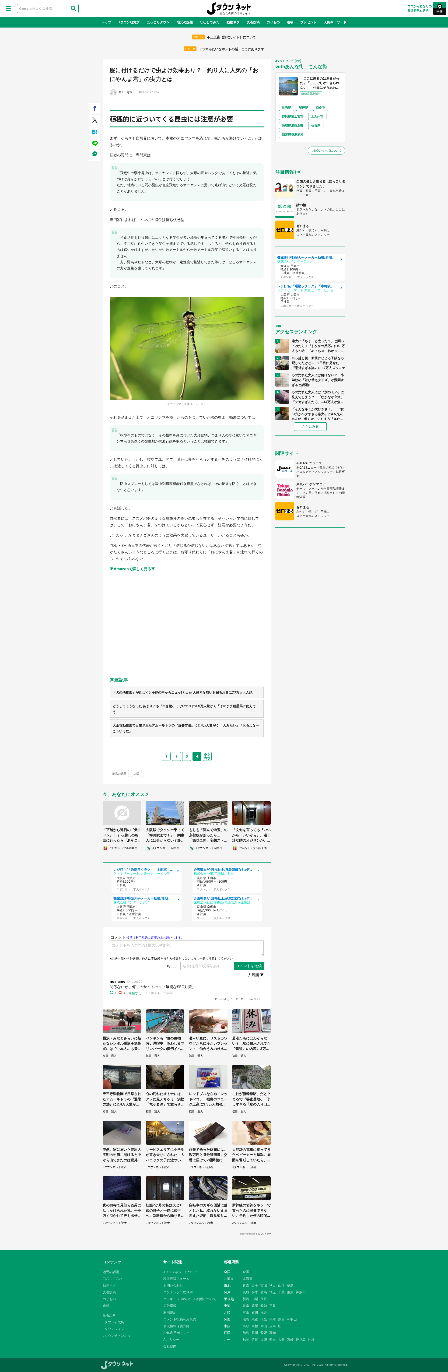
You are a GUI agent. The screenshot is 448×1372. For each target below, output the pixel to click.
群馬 (263, 1292)
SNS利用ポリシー (176, 1333)
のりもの (273, 22)
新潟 (246, 1299)
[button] (8, 8)
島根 (255, 1326)
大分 (281, 1339)
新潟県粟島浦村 (292, 134)
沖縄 (311, 1339)
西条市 (320, 107)
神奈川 (301, 1292)
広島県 (286, 107)
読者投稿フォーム (176, 1279)
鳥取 (246, 1326)
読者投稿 (253, 22)
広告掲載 (169, 1306)
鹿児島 (301, 1339)
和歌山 (292, 1319)
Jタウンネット (228, 8)
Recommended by (250, 1233)
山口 (281, 1326)
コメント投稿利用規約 (179, 1319)
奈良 (281, 1319)
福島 (290, 1285)
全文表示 (207, 756)
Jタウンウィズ (113, 1329)
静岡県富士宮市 (292, 116)
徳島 (246, 1333)
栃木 (255, 1292)
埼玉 (272, 1292)
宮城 (263, 1285)
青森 (246, 1285)
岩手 (255, 1285)
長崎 (263, 1339)
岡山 (263, 1326)
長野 (263, 1299)
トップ (106, 22)
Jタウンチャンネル (117, 1335)
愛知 (263, 1306)
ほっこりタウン (158, 22)
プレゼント (308, 22)
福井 (263, 1312)
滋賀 (246, 1319)
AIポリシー (171, 1339)
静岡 (255, 1306)
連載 (290, 22)
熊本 (272, 1339)
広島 (272, 1326)
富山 (246, 1312)
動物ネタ (233, 22)
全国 (246, 1272)
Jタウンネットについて (180, 1272)
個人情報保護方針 (176, 1326)
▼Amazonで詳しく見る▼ (132, 568)
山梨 (255, 1299)
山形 (281, 1285)
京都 (255, 1319)
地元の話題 (185, 22)
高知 (272, 1333)
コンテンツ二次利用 (178, 1292)
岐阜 (246, 1306)
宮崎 (290, 1339)
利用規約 (169, 1312)
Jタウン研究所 (129, 22)
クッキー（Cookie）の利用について (189, 1299)
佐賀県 (315, 125)
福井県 (303, 107)
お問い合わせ (173, 1285)
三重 (272, 1306)
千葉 (281, 1292)
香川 (255, 1333)
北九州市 (317, 116)
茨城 (246, 1292)
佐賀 (255, 1339)
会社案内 (169, 1346)
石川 (255, 1312)
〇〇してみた (210, 22)
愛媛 (263, 1333)
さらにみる (310, 426)
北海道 (247, 1279)
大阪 (136, 773)
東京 (290, 1292)
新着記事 (109, 1315)
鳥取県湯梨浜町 (292, 125)
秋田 (272, 1285)
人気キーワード (335, 22)
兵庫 (272, 1319)
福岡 (246, 1339)
